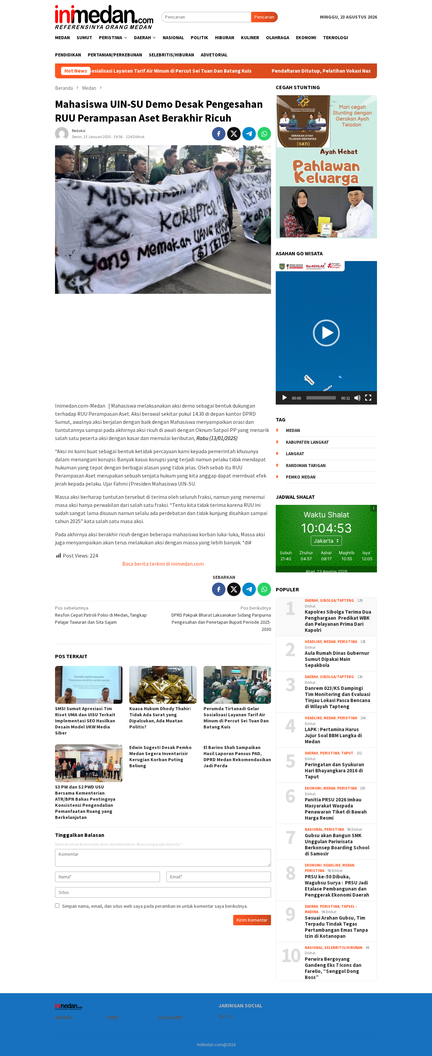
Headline (313, 641)
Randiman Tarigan (306, 465)
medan (293, 430)
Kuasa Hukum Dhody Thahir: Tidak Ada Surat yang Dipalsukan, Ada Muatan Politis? (160, 717)
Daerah (311, 600)
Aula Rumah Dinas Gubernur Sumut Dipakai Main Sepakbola (337, 659)
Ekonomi (313, 788)
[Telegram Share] (249, 133)
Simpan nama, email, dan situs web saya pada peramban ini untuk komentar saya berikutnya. (155, 906)
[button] (326, 332)
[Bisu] (357, 397)
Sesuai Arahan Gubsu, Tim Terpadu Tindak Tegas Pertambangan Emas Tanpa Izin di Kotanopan (336, 927)
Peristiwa (347, 641)
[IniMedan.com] (104, 16)
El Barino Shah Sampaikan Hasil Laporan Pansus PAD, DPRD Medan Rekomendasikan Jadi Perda (237, 756)
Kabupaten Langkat (307, 442)
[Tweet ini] (234, 133)
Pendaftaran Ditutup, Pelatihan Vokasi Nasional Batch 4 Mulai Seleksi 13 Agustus (325, 71)
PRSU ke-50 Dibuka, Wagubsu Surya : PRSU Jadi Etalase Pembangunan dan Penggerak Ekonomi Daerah (337, 886)
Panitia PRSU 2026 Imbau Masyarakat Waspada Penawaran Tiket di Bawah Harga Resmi (336, 809)
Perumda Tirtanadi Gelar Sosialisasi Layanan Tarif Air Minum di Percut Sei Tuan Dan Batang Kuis (236, 717)
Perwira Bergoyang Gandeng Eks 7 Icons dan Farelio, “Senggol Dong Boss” (333, 968)
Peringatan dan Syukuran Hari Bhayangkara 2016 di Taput (334, 771)
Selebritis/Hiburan (343, 947)
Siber (112, 1018)
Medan (330, 641)
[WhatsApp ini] (264, 133)
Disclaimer (171, 1018)
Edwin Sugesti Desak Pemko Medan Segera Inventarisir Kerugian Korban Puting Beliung (160, 756)
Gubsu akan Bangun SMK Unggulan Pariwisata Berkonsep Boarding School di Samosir (337, 844)
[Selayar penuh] (368, 397)
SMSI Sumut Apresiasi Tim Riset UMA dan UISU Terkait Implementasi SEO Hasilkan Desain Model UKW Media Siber (85, 720)
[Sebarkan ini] (218, 133)
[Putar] (284, 397)
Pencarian (264, 17)
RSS (229, 1017)
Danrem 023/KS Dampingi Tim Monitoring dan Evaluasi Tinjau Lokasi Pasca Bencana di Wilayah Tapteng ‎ (337, 697)
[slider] (321, 398)
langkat (295, 454)
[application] (326, 332)
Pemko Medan (301, 477)
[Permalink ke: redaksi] (62, 133)
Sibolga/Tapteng (337, 600)
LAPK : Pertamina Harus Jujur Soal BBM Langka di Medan (333, 735)
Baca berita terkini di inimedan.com (163, 563)
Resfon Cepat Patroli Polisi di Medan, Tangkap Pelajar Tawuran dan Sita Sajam (101, 615)
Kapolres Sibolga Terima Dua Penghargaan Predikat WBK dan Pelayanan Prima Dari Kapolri (338, 621)
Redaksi (63, 1018)
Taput (347, 753)
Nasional (314, 829)
